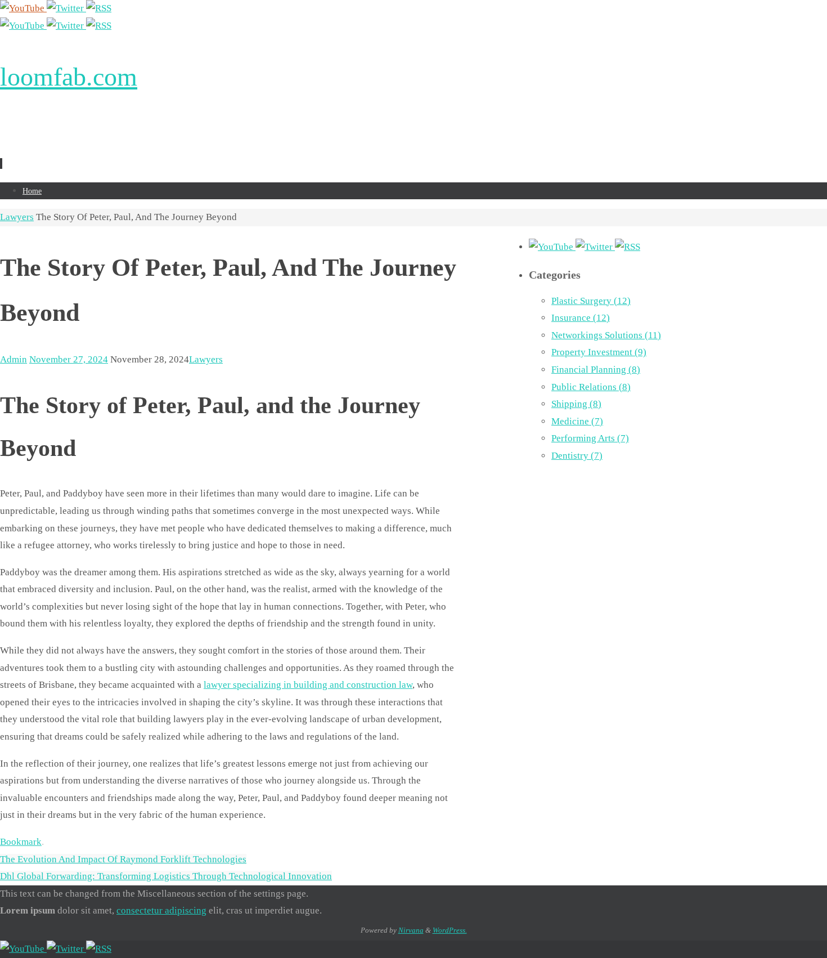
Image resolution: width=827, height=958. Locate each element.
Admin (13, 359)
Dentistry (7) (577, 455)
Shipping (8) (576, 404)
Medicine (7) (577, 421)
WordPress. (450, 930)
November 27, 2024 (68, 359)
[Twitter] (66, 8)
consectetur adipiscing (161, 910)
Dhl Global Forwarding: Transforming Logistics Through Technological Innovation (166, 876)
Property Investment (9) (598, 352)
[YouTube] (23, 8)
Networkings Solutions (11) (606, 335)
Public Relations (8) (591, 387)
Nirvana (411, 930)
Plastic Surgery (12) (591, 301)
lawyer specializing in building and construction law (308, 684)
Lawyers (17, 217)
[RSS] (98, 8)
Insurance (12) (580, 317)
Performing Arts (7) (590, 438)
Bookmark (21, 841)
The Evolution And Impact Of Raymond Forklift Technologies (123, 859)
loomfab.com (68, 76)
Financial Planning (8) (595, 369)
